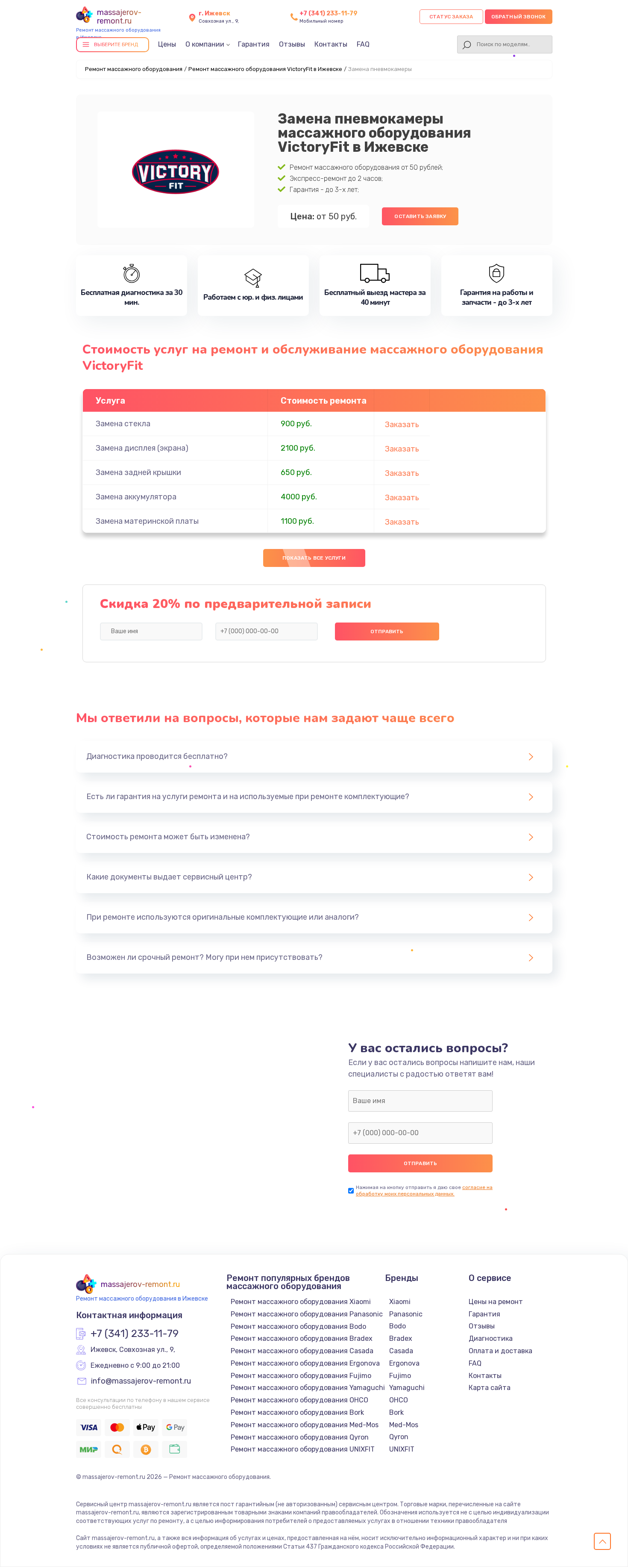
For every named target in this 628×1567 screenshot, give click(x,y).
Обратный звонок (518, 17)
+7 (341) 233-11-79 (328, 13)
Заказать (402, 424)
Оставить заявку (420, 216)
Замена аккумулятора (136, 497)
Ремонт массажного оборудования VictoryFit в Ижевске (265, 69)
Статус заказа (451, 17)
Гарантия (254, 44)
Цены (167, 44)
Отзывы (292, 44)
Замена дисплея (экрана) (142, 448)
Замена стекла (123, 423)
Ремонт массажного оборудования (133, 69)
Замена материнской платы (147, 521)
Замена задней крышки (138, 472)
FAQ (363, 44)
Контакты (330, 44)
